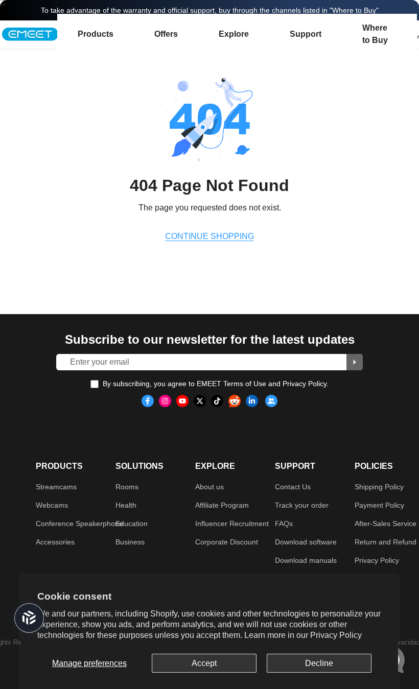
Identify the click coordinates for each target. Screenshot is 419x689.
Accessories (55, 542)
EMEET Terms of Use (231, 383)
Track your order (302, 505)
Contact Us (293, 487)
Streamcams (56, 487)
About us (209, 487)
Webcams (52, 505)
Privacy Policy (336, 635)
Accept (204, 663)
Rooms (126, 487)
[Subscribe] (354, 362)
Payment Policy (379, 505)
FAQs (284, 523)
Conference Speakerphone (79, 523)
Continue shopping (209, 236)
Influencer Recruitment (232, 523)
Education (131, 523)
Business (130, 542)
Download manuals (306, 560)
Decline (319, 663)
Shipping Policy (379, 487)
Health (125, 505)
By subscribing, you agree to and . (216, 383)
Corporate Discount (226, 542)
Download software (306, 542)
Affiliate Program (222, 505)
